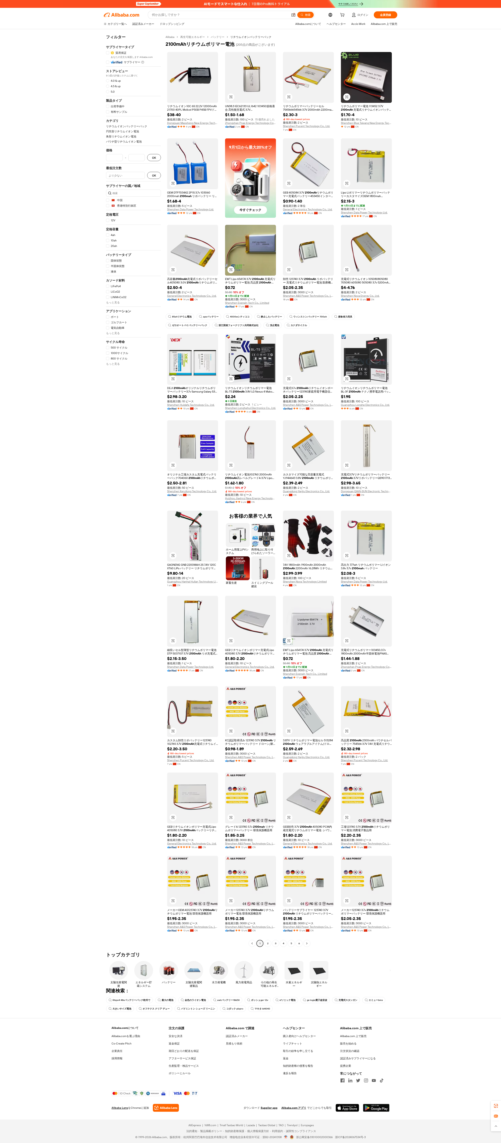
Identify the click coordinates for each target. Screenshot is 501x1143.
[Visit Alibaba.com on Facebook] (342, 1080)
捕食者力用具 (345, 316)
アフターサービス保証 (182, 1058)
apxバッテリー (211, 316)
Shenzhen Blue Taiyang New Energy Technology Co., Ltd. (366, 123)
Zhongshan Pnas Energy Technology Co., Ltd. (250, 123)
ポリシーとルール (180, 1073)
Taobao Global (266, 1125)
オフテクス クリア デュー (156, 1008)
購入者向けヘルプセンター (299, 1036)
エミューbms (376, 1000)
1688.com (210, 1125)
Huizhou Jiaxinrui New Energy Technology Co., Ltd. (250, 498)
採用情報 (117, 1058)
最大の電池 (167, 1000)
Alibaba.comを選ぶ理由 (126, 1036)
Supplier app (269, 1107)
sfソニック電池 (287, 1000)
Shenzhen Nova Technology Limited (305, 581)
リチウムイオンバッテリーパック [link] (250, 37)
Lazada (250, 1125)
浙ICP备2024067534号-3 (350, 1137)
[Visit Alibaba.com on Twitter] (358, 1080)
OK (154, 157)
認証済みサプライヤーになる (358, 1058)
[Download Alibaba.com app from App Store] (347, 1108)
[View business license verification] (286, 1137)
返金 (285, 1058)
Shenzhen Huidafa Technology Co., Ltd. (190, 404)
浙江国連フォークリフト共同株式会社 (239, 325)
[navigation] (133, 490)
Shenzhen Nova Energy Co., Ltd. (360, 295)
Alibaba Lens (120, 1107)
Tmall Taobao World (231, 1125)
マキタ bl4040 (262, 1008)
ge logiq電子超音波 (317, 1000)
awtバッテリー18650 (228, 1000)
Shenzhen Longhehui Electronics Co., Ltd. (250, 408)
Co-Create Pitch (122, 1043)
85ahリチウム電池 (182, 316)
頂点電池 (274, 325)
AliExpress (194, 1125)
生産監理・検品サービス (184, 1065)
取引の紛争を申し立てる (298, 1050)
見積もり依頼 (234, 1043)
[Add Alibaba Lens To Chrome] (166, 1108)
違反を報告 (290, 1073)
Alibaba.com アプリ (293, 1107)
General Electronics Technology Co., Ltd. (307, 209)
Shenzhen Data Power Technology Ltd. (190, 209)
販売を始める (348, 1043)
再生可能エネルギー (192, 37)
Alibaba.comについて (125, 1027)
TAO (281, 1125)
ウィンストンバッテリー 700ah (310, 316)
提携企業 (345, 1065)
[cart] (343, 15)
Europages (307, 1125)
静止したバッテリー (271, 316)
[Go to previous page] (252, 943)
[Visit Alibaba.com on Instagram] (366, 1080)
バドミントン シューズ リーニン (198, 1008)
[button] (293, 15)
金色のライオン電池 (195, 1000)
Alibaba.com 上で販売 (353, 1036)
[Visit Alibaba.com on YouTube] (373, 1080)
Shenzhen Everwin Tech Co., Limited (247, 302)
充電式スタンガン (348, 1000)
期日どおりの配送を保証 (184, 1050)
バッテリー (217, 37)
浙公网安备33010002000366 (314, 1137)
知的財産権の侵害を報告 (298, 1065)
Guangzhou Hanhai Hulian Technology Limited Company (192, 581)
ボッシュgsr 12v (259, 1000)
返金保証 (174, 1043)
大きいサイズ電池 (122, 1008)
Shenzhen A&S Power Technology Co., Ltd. (308, 295)
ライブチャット (292, 1043)
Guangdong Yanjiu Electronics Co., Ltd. (306, 491)
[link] (496, 1106)
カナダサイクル (299, 325)
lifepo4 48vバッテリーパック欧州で (131, 1000)
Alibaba (170, 37)
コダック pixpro (234, 1008)
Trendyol (292, 1125)
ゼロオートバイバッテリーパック (189, 325)
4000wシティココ (240, 316)
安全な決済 (175, 1036)
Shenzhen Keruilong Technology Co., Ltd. (192, 491)
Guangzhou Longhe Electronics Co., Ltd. (365, 404)
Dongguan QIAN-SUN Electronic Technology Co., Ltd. (366, 491)
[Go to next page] (306, 943)
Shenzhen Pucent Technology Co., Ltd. (306, 126)
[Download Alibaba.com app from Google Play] (376, 1108)
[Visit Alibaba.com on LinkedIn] (350, 1080)
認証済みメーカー (237, 1036)
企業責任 (117, 1050)
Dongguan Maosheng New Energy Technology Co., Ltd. (192, 123)
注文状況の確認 (349, 1050)
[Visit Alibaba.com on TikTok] (381, 1080)
